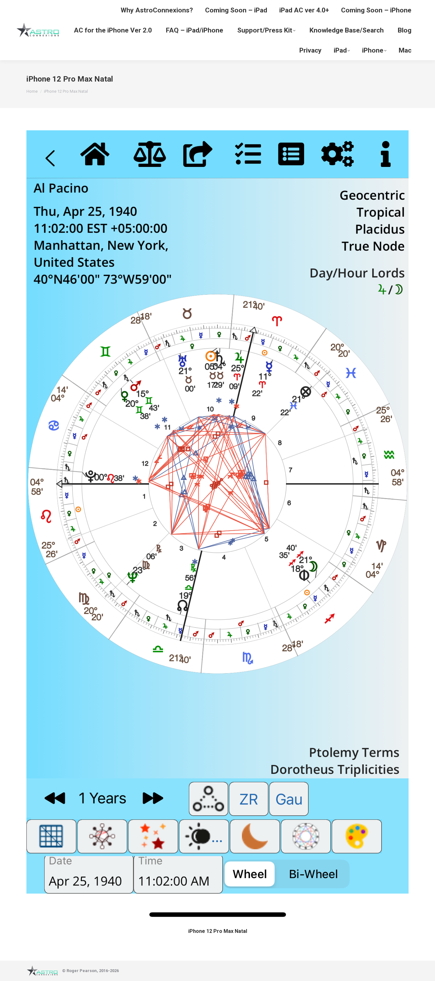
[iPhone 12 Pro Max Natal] (217, 527)
